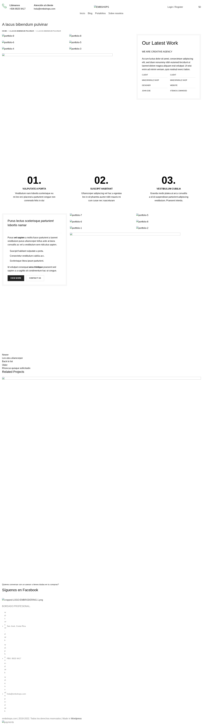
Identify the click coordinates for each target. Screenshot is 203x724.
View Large (199, 379)
